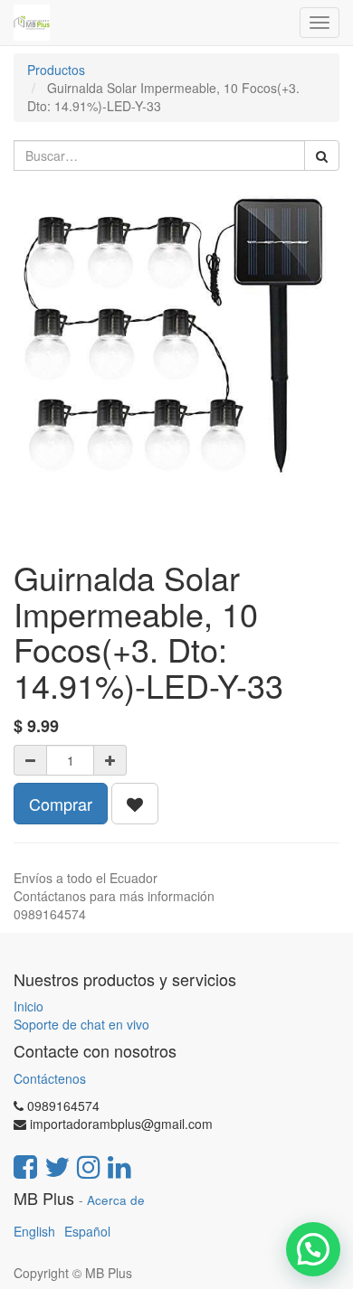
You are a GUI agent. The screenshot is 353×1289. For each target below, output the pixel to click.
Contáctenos (50, 1078)
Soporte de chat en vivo (81, 1024)
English (34, 1231)
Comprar (60, 803)
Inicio (28, 1006)
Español (87, 1231)
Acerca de (116, 1200)
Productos (56, 70)
